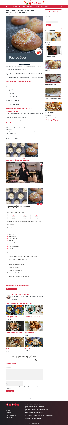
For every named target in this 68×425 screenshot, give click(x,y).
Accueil (7, 398)
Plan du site (8, 412)
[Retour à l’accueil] (34, 2)
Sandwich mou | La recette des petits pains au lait (30, 333)
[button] (61, 6)
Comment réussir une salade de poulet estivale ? (34, 412)
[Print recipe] (41, 204)
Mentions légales (9, 417)
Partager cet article (12, 288)
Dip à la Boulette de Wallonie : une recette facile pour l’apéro (36, 409)
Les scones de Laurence (50, 56)
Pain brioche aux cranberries (51, 84)
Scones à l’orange (28, 348)
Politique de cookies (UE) (11, 415)
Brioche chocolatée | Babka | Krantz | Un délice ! (11, 349)
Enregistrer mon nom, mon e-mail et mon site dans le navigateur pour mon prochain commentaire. (22, 387)
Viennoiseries (18, 398)
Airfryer (42, 6)
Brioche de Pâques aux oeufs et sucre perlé (49, 113)
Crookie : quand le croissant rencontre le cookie (11, 317)
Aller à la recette (23, 64)
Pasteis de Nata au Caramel (50, 42)
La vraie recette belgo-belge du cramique (53, 98)
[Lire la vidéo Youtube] (24, 172)
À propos (46, 6)
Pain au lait (47, 70)
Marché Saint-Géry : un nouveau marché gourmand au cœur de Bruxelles (39, 415)
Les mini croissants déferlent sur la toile (33, 316)
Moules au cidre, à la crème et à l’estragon (33, 418)
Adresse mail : (48, 19)
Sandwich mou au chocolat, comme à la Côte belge (34, 406)
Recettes (10, 398)
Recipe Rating (8, 365)
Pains (14, 398)
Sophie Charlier (25, 294)
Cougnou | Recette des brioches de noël (14, 332)
